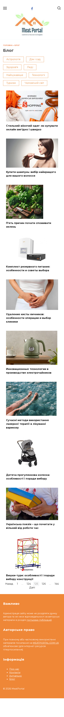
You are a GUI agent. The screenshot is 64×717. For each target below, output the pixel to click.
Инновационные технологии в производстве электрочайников (28, 371)
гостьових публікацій (39, 620)
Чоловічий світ (34, 82)
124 (29, 583)
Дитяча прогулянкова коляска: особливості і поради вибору (28, 476)
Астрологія (13, 59)
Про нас (14, 669)
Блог (17, 45)
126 (44, 583)
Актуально (15, 675)
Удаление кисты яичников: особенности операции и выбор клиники (28, 318)
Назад (9, 583)
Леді (30, 67)
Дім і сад (35, 59)
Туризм (11, 82)
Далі (32, 587)
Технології (38, 75)
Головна (8, 45)
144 (57, 583)
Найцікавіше (14, 75)
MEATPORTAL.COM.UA (46, 643)
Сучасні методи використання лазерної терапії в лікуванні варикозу (27, 424)
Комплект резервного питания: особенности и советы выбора (28, 268)
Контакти (14, 672)
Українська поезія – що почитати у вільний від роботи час (30, 526)
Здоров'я (12, 67)
